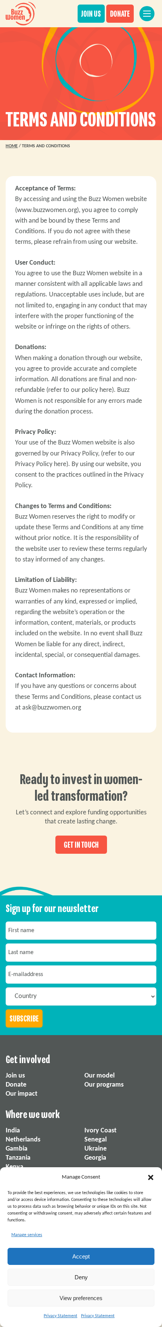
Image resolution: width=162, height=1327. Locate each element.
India (13, 1130)
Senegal (95, 1139)
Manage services (26, 1235)
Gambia (17, 1148)
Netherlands (23, 1139)
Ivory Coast (100, 1130)
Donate (16, 1084)
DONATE (120, 14)
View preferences (81, 1298)
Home (12, 146)
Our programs (104, 1084)
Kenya (14, 1167)
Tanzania (18, 1158)
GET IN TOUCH (81, 845)
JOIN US (91, 14)
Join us (15, 1075)
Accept (81, 1256)
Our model (99, 1075)
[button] (150, 1177)
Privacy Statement (60, 1316)
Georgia (95, 1158)
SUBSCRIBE (24, 1018)
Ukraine (95, 1148)
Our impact (21, 1094)
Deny (81, 1277)
